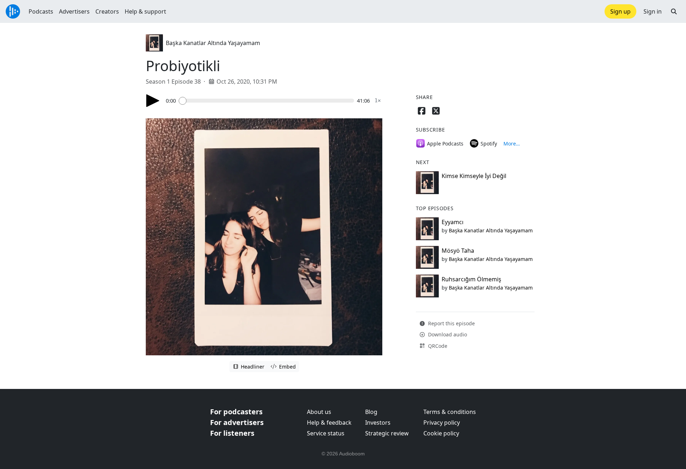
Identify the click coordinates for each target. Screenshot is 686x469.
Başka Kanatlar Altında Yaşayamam (213, 43)
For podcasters (236, 411)
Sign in (652, 11)
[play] (153, 100)
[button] (673, 11)
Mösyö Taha (458, 251)
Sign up (620, 11)
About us (319, 412)
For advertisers (237, 422)
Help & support (145, 11)
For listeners (232, 433)
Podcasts (41, 11)
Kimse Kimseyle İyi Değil (474, 176)
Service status (325, 433)
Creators (107, 11)
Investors (378, 422)
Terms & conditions (449, 412)
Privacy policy (441, 422)
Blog (371, 412)
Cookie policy (441, 433)
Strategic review (387, 433)
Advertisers (74, 11)
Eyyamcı (452, 222)
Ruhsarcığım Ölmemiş (471, 279)
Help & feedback (329, 422)
